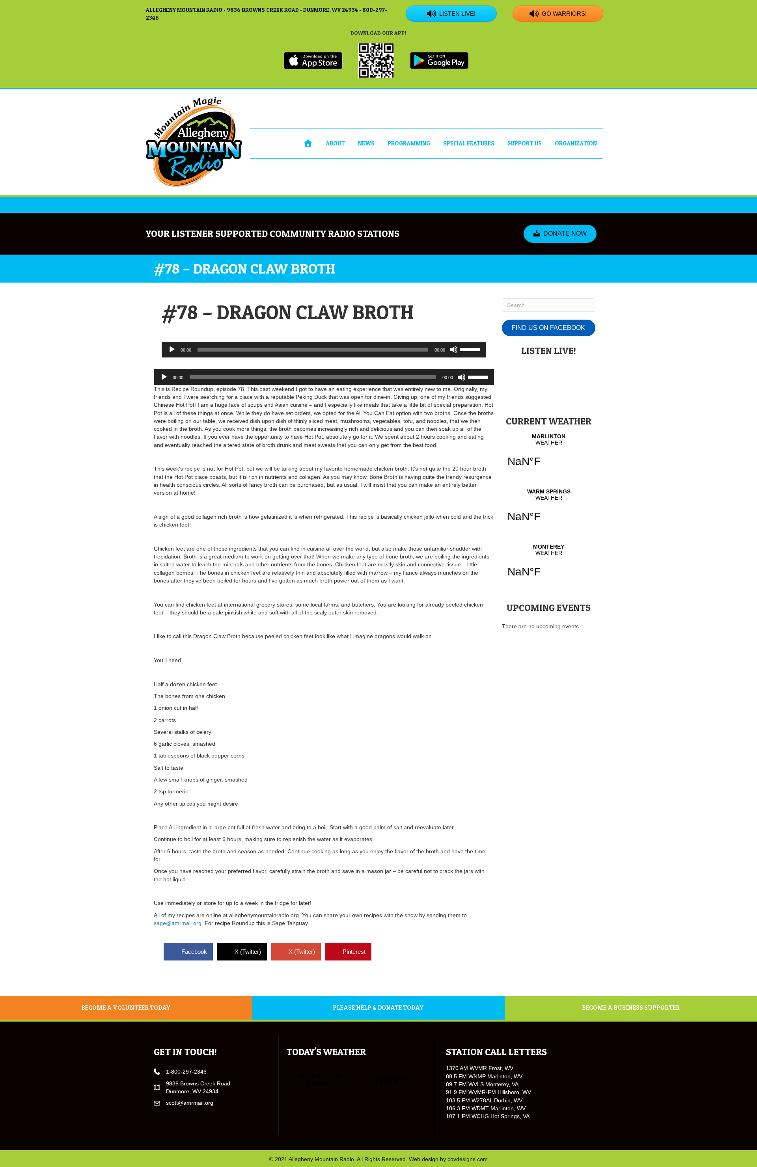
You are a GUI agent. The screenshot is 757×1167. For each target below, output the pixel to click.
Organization (576, 143)
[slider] (471, 349)
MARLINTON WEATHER (548, 455)
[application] (324, 349)
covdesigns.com (467, 1159)
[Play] (172, 350)
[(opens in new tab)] (313, 60)
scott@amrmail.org (189, 1103)
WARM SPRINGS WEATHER (548, 510)
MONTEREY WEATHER (548, 565)
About (335, 143)
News (366, 143)
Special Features (468, 143)
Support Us (524, 143)
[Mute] (454, 350)
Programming (409, 143)
